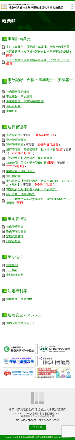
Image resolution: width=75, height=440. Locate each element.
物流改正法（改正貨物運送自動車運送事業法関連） (39, 51)
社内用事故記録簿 (17, 91)
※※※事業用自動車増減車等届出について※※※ (38, 60)
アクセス (37, 427)
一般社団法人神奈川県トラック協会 (19, 349)
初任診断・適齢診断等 (20, 194)
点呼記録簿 (13, 135)
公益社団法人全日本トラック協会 (54, 349)
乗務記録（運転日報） (20, 171)
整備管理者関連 (16, 231)
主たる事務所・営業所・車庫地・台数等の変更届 (38, 46)
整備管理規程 (14, 226)
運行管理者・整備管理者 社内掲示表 (30, 149)
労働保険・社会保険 (19, 299)
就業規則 (12, 265)
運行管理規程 (14, 144)
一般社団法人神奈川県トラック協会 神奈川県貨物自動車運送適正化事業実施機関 (32, 6)
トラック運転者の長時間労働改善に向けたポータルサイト (54, 373)
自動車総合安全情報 (19, 373)
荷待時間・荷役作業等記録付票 (26, 162)
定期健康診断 (14, 274)
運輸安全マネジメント (20, 323)
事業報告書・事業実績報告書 (25, 101)
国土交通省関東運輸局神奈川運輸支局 (19, 361)
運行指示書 (13, 176)
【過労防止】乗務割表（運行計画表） (30, 158)
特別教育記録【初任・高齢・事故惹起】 (32, 189)
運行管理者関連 (16, 139)
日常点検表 (13, 241)
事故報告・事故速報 (19, 96)
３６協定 (12, 270)
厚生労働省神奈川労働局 (54, 361)
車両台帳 (12, 111)
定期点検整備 (14, 236)
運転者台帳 (13, 106)
